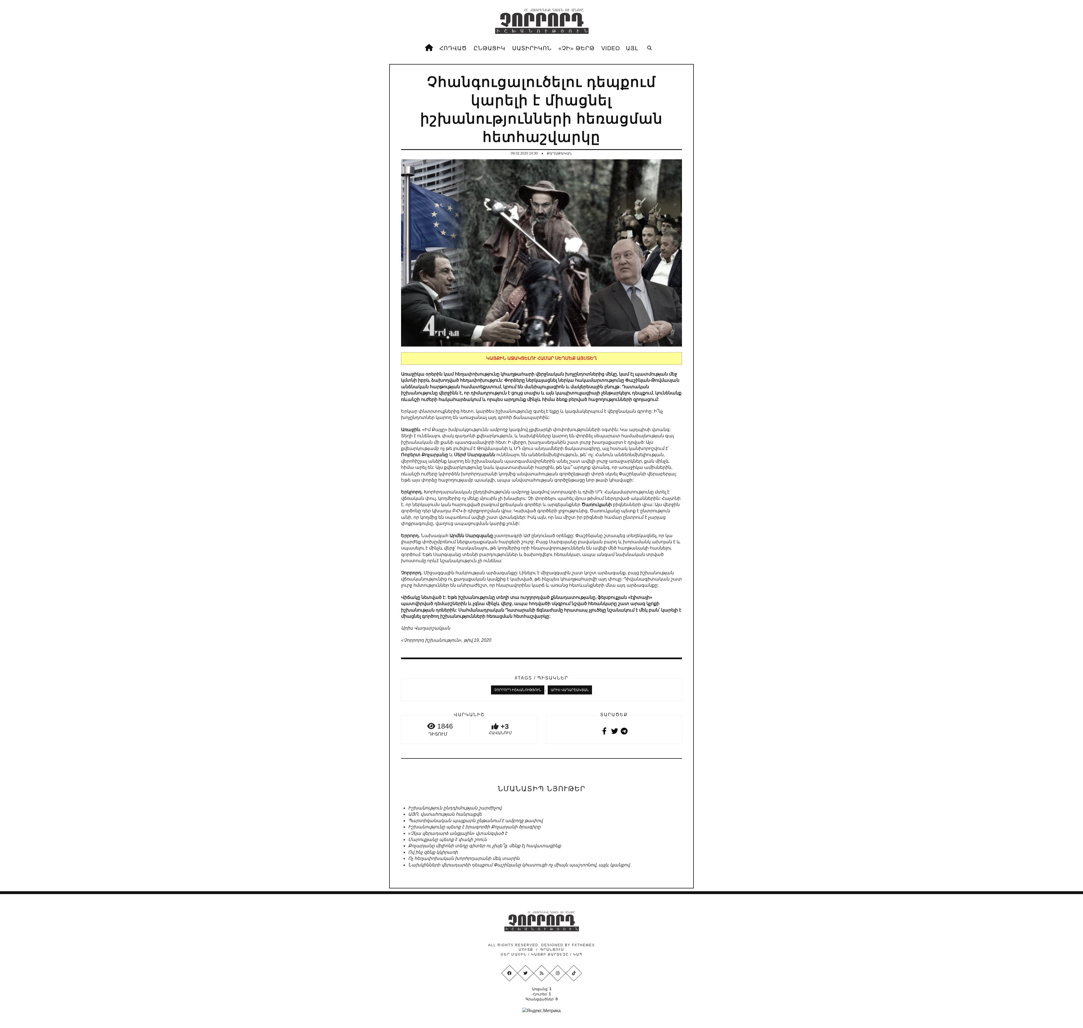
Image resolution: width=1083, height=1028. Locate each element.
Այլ (632, 48)
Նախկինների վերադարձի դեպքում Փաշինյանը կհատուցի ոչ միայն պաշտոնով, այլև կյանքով (519, 864)
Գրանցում (552, 950)
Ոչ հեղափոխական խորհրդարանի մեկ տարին (464, 858)
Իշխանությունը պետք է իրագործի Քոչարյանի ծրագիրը (474, 826)
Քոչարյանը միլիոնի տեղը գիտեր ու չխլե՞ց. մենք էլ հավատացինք (484, 845)
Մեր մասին (514, 954)
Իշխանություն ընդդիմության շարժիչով (454, 808)
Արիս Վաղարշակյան (570, 690)
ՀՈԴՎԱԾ (453, 48)
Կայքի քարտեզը (550, 954)
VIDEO (610, 48)
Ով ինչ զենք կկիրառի (433, 852)
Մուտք (526, 950)
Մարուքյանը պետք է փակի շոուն (447, 839)
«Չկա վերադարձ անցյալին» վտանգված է (457, 833)
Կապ (577, 954)
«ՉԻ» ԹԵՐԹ (576, 48)
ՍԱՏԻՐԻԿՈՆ (532, 48)
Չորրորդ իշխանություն (517, 690)
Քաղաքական (559, 153)
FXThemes (583, 945)
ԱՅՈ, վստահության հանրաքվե (445, 814)
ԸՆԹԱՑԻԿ (489, 48)
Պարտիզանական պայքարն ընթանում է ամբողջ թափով (475, 820)
